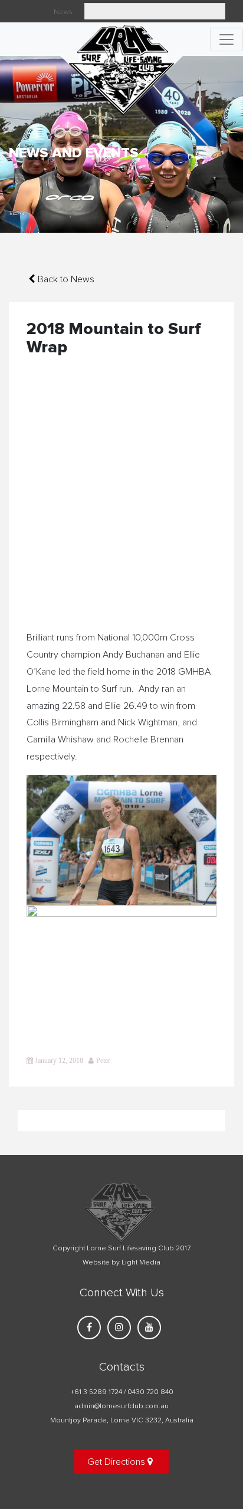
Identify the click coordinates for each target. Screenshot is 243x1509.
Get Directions (117, 1462)
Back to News (66, 279)
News (63, 12)
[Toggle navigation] (226, 39)
